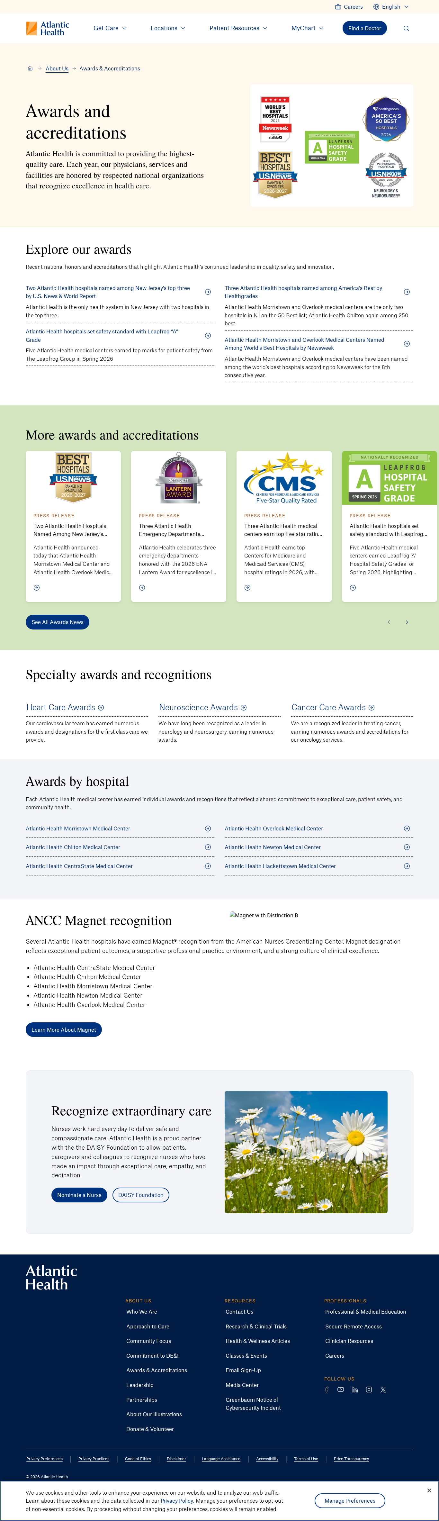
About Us (57, 68)
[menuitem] (349, 6)
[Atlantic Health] (30, 68)
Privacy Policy (177, 1501)
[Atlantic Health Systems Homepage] (51, 1277)
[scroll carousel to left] (388, 622)
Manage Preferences (350, 1501)
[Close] (429, 1490)
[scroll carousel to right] (406, 622)
